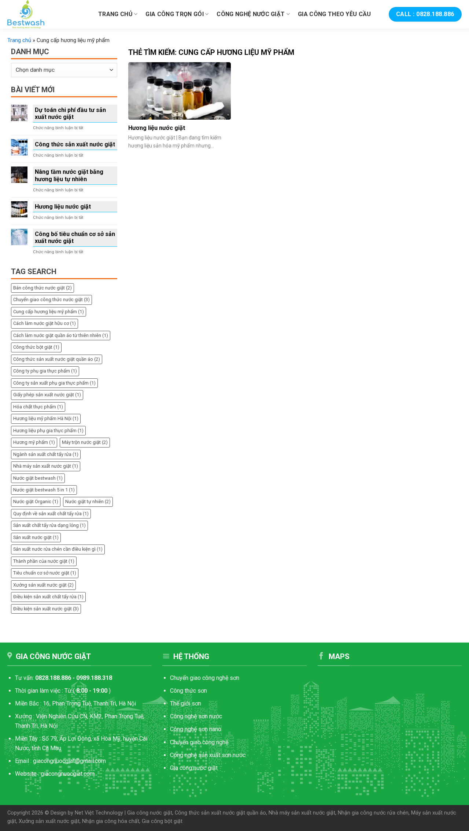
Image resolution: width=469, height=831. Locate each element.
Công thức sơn (189, 690)
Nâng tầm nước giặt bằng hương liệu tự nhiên (69, 175)
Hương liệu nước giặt (63, 206)
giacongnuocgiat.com (68, 773)
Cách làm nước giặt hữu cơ (44, 323)
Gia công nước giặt (194, 767)
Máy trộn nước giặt (85, 442)
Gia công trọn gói (174, 14)
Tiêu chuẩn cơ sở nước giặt (44, 573)
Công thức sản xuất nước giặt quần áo (56, 359)
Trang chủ (115, 14)
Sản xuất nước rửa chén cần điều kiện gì (58, 549)
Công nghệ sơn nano (195, 729)
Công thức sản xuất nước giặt (75, 144)
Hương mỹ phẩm (34, 442)
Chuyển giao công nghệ (199, 742)
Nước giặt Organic (35, 501)
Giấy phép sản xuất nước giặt (47, 394)
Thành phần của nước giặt (43, 561)
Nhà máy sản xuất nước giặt (45, 466)
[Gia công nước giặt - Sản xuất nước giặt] (47, 14)
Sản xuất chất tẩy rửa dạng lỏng (49, 525)
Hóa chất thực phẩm (38, 406)
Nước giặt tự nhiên (88, 501)
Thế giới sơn (185, 703)
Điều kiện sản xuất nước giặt (46, 608)
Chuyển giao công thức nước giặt (51, 299)
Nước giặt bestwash (38, 478)
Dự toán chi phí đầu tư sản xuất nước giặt (70, 113)
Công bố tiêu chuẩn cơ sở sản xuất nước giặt (75, 237)
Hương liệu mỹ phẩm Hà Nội (45, 418)
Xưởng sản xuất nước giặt (43, 585)
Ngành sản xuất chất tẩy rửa (45, 454)
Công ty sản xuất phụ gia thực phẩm (54, 383)
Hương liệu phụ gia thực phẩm (48, 430)
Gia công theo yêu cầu (334, 14)
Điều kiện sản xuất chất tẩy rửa (48, 596)
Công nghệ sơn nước (196, 716)
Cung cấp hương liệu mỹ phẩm (48, 311)
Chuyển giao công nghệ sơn (204, 677)
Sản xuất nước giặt (36, 537)
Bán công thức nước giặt (42, 288)
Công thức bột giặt (36, 347)
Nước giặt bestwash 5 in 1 (44, 490)
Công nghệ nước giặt (251, 14)
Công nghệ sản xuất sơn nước (207, 755)
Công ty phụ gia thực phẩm (45, 371)
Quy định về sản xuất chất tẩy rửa (51, 513)
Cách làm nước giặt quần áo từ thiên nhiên (60, 335)
